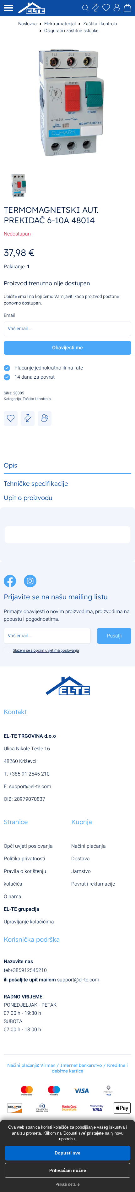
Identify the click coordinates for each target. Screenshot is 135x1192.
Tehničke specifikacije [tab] (36, 483)
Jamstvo (81, 871)
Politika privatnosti (24, 859)
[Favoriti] (11, 418)
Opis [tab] (10, 465)
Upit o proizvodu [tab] (28, 498)
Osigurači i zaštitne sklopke (71, 30)
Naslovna (27, 23)
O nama (12, 896)
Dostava (80, 859)
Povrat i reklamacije (93, 884)
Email (9, 315)
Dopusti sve (67, 1152)
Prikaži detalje (68, 1184)
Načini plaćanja (88, 846)
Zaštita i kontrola (100, 23)
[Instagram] (30, 580)
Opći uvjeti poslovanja (28, 846)
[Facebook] (11, 580)
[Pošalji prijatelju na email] (44, 418)
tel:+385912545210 (25, 970)
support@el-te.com (30, 786)
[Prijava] (117, 9)
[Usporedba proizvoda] (28, 418)
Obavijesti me (67, 348)
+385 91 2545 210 (29, 774)
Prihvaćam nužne (67, 1170)
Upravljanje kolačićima (29, 922)
